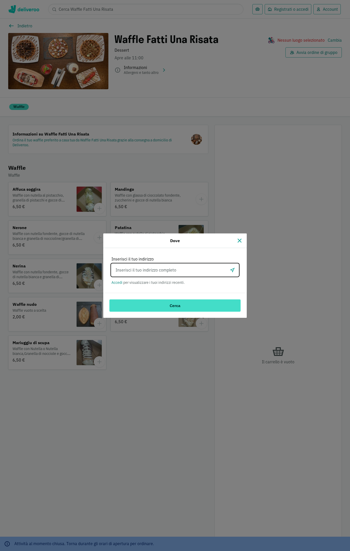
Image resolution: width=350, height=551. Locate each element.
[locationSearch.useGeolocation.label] (232, 270)
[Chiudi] (239, 241)
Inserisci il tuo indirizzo (132, 259)
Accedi (116, 282)
